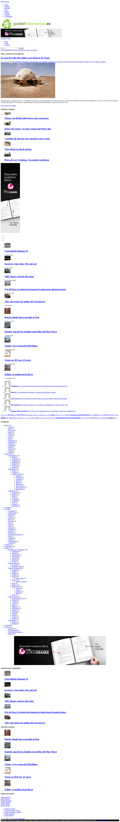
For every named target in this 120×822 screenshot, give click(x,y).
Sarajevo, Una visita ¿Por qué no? (20, 264)
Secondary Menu (6, 38)
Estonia (14, 553)
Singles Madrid (5, 799)
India (9, 519)
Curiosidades (8, 16)
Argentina (15, 492)
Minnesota (19, 484)
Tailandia (11, 538)
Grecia (14, 603)
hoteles (112, 415)
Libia (9, 437)
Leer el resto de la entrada (8, 105)
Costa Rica (15, 459)
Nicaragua (15, 465)
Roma (98, 418)
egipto (60, 415)
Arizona (18, 476)
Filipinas (10, 518)
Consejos (7, 15)
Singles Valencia (5, 797)
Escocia (18, 588)
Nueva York (19, 486)
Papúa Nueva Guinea (14, 632)
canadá (45, 415)
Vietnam (10, 543)
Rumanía (14, 612)
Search (21, 48)
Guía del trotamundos (18, 818)
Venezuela (15, 506)
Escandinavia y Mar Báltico (16, 549)
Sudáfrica (11, 445)
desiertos (44, 62)
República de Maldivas (15, 534)
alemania (10, 415)
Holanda (106, 415)
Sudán (10, 447)
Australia (11, 628)
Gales (17, 590)
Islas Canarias (20, 578)
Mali (9, 439)
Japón (10, 526)
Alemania (15, 570)
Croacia (14, 575)
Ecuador (14, 501)
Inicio (6, 41)
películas (86, 62)
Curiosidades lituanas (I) (16, 251)
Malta (13, 605)
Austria (14, 571)
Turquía (105, 418)
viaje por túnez (94, 62)
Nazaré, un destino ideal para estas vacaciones (26, 118)
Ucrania (14, 618)
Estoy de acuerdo (101, 820)
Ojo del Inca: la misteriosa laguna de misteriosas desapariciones (35, 289)
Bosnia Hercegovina (18, 598)
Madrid (32, 418)
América (7, 6)
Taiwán (10, 539)
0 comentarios (17, 62)
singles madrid (8, 815)
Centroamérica (12, 455)
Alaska (14, 470)
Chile (13, 497)
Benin (10, 428)
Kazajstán (11, 529)
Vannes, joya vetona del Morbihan (20, 346)
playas (88, 418)
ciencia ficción (34, 62)
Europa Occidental (13, 568)
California (19, 477)
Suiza (13, 595)
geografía (101, 415)
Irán (9, 523)
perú (82, 418)
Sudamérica (11, 491)
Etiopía (10, 433)
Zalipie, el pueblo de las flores (18, 374)
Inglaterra (18, 591)
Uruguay (14, 504)
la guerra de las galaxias (55, 62)
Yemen (10, 452)
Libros (6, 43)
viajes (116, 418)
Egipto (10, 432)
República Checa (17, 566)
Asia (5, 10)
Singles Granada (5, 802)
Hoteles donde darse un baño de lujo (21, 317)
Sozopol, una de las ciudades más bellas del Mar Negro (30, 331)
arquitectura (28, 415)
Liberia (10, 435)
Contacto (7, 45)
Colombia (15, 499)
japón (11, 418)
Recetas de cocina (9, 809)
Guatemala (15, 460)
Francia (96, 415)
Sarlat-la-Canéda (21, 581)
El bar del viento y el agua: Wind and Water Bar (27, 129)
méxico (45, 418)
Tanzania (11, 449)
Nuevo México (20, 487)
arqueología (25, 62)
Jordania (10, 528)
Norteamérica (12, 469)
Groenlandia (15, 555)
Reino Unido (16, 586)
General (6, 625)
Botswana (11, 430)
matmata (80, 62)
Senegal (10, 444)
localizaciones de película (70, 62)
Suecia (14, 561)
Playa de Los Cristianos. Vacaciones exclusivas (26, 160)
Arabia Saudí (12, 512)
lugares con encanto (26, 418)
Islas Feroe (15, 556)
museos (41, 418)
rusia (101, 418)
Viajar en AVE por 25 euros (17, 360)
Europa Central (12, 563)
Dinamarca (15, 551)
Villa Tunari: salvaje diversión (19, 276)
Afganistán (11, 511)
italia (7, 418)
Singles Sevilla (5, 805)
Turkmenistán (12, 541)
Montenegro (15, 608)
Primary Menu (5, 1)
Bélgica (14, 573)
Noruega (14, 560)
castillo (48, 415)
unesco (111, 417)
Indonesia (11, 521)
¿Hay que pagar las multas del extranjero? (24, 301)
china (52, 415)
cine (40, 62)
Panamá (14, 467)
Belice (14, 457)
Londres (18, 418)
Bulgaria (14, 600)
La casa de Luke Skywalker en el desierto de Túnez (25, 58)
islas (3, 417)
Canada (14, 472)
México (14, 464)
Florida (18, 481)
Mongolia (11, 533)
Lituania (14, 558)
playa (84, 418)
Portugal (93, 418)
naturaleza (49, 418)
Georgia (14, 602)
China (10, 516)
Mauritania (11, 442)
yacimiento (103, 62)
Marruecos (11, 440)
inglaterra (117, 415)
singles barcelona (9, 814)
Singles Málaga (5, 804)
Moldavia (15, 607)
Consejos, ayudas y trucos (12, 810)
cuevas (56, 415)
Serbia (14, 615)
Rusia (13, 613)
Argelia (10, 427)
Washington (19, 489)
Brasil (41, 415)
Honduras (15, 462)
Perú (13, 502)
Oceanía (6, 13)
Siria (9, 536)
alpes (15, 415)
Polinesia (11, 633)
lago (14, 418)
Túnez (10, 450)
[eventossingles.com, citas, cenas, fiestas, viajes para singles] (19, 50)
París (54, 418)
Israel (9, 524)
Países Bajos (12, 620)
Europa (6, 11)
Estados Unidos (76, 415)
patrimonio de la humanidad (68, 417)
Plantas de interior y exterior (12, 812)
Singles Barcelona (6, 800)
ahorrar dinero (4, 415)
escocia (63, 415)
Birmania (11, 514)
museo (37, 418)
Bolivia (14, 494)
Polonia (14, 610)
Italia (13, 583)
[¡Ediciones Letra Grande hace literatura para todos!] (31, 37)
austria (34, 415)
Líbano (10, 531)
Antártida (7, 8)
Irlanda (18, 593)
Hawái (18, 482)
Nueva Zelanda (12, 630)
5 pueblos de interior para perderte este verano (27, 138)
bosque (38, 415)
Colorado (18, 479)
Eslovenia (15, 565)
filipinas (91, 415)
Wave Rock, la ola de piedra (18, 149)
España (67, 415)
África (6, 5)
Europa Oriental (13, 597)
